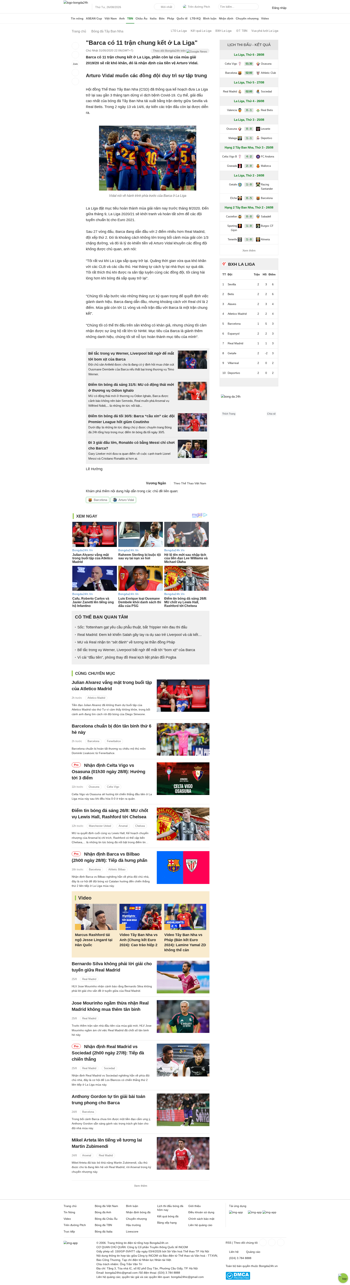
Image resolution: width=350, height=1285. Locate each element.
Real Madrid (89, 979)
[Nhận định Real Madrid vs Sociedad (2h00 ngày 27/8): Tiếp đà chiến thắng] (183, 1060)
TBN (130, 18)
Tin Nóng (69, 1212)
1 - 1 (249, 138)
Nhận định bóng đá (138, 1212)
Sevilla (232, 284)
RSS (228, 1242)
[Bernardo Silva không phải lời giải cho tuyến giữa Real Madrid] (183, 977)
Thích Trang (228, 413)
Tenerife (232, 239)
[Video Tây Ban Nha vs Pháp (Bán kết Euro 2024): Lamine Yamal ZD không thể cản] (185, 917)
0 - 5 (249, 198)
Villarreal (233, 363)
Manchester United (100, 825)
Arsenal (123, 825)
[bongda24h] (67, 18)
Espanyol (233, 333)
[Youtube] (280, 1242)
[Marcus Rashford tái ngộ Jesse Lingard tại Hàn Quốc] (96, 917)
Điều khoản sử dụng (201, 1212)
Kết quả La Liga (201, 31)
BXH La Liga (224, 31)
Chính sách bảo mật (201, 1218)
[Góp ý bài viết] (75, 72)
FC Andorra (267, 156)
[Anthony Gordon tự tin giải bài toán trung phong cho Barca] (183, 1109)
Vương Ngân (156, 483)
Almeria (265, 239)
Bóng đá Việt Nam (106, 1206)
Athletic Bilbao (116, 869)
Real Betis (267, 110)
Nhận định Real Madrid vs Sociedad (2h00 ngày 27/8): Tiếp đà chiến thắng (108, 1053)
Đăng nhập (279, 8)
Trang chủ (70, 1206)
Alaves (232, 304)
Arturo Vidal (126, 500)
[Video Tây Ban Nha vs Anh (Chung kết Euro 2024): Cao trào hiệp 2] (140, 917)
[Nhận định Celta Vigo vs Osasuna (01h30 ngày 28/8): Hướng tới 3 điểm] (183, 778)
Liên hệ (234, 1251)
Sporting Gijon (232, 228)
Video (265, 18)
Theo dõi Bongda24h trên (170, 50)
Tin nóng (77, 18)
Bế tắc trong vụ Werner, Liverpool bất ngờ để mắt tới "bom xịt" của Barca (136, 650)
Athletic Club (268, 72)
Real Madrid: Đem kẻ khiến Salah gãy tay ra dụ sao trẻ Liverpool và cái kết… (139, 635)
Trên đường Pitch (199, 6)
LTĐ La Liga (179, 31)
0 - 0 (249, 128)
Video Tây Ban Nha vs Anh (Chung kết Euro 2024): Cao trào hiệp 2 (139, 940)
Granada (232, 165)
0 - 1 (249, 110)
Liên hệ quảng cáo (200, 1225)
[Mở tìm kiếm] (256, 7)
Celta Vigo (113, 786)
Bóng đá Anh (103, 1212)
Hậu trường (133, 1225)
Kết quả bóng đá (167, 1216)
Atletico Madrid (96, 697)
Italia (153, 18)
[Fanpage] (262, 1242)
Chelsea (140, 825)
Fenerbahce (114, 741)
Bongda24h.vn (268, 1266)
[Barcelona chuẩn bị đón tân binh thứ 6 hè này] (183, 739)
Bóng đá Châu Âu (106, 1218)
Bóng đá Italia (103, 1231)
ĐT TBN (241, 31)
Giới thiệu (194, 1206)
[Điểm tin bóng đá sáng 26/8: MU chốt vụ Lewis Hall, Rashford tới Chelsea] (183, 824)
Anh (122, 18)
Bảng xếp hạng (167, 1222)
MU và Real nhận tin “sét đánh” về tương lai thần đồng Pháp (126, 642)
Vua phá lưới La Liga (264, 31)
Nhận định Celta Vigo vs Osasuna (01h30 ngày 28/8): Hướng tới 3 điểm (108, 771)
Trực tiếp (69, 1231)
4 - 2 (249, 156)
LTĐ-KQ (195, 18)
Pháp (170, 18)
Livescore (132, 1231)
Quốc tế (182, 18)
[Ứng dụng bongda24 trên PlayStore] (255, 1212)
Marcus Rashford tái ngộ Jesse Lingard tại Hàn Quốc (93, 940)
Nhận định (226, 18)
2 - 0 (249, 165)
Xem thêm (140, 1185)
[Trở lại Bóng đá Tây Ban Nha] (75, 81)
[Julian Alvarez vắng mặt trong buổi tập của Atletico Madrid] (183, 695)
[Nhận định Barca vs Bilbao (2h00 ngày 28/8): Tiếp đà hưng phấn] (183, 867)
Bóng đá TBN (103, 1225)
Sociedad (109, 1068)
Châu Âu (141, 18)
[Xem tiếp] (249, 382)
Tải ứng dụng (237, 1206)
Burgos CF (267, 225)
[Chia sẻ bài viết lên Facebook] (75, 45)
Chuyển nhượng (247, 18)
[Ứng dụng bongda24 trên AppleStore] (269, 1212)
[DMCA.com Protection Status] (238, 1278)
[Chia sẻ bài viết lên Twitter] (75, 54)
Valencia (232, 110)
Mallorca (266, 165)
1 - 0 (249, 184)
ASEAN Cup (94, 18)
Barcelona (100, 500)
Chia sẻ (271, 413)
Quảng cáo (253, 1251)
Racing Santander (267, 186)
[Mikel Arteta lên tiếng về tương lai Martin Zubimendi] (183, 1153)
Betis (231, 294)
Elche (233, 198)
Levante (265, 128)
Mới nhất (166, 7)
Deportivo (266, 138)
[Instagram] (271, 1242)
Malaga (232, 138)
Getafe (233, 184)
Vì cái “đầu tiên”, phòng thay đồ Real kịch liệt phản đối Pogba (126, 657)
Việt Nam (111, 18)
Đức (162, 18)
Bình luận (210, 18)
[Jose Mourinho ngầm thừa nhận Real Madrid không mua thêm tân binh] (183, 1016)
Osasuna (94, 786)
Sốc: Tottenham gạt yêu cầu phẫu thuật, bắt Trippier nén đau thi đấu (132, 627)
